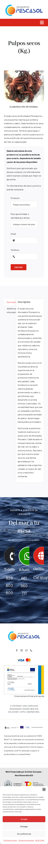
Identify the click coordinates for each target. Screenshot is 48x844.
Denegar (24, 826)
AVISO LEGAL (40, 840)
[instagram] (22, 650)
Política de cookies (10, 840)
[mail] (26, 650)
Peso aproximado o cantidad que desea (20, 216)
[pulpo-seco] (24, 86)
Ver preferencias (24, 834)
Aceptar (24, 819)
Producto (15, 198)
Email (13, 234)
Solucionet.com (16, 712)
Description (10, 302)
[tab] (9, 302)
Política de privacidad (26, 840)
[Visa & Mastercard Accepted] (24, 658)
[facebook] (17, 650)
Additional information (10, 310)
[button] (44, 789)
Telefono (15, 250)
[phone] (31, 650)
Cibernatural (33, 712)
